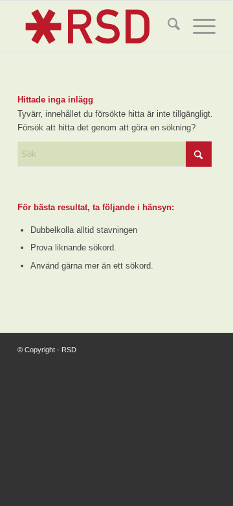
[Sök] (167, 27)
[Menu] (198, 27)
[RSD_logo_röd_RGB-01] (96, 27)
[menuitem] (167, 27)
